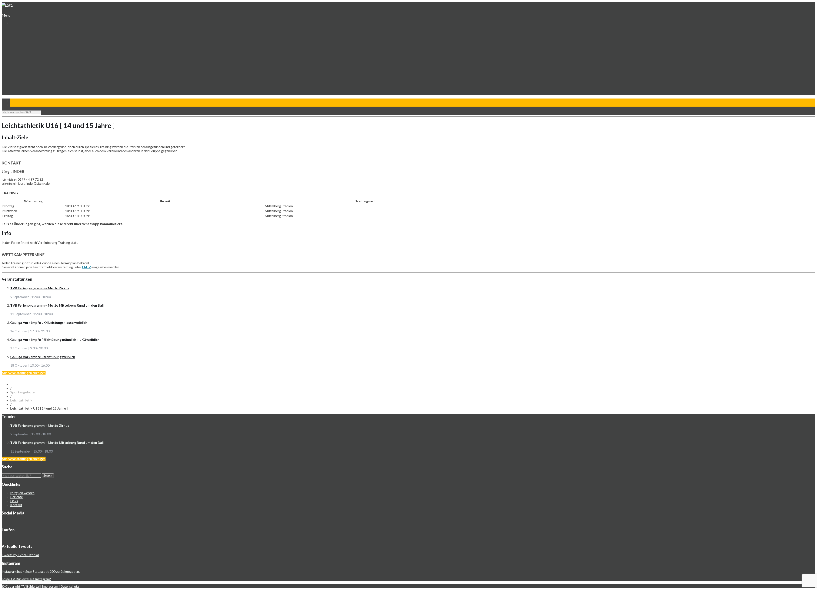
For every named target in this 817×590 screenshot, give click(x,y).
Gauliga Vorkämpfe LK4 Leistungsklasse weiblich (48, 322)
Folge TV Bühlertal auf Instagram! (26, 579)
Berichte (16, 497)
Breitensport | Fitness (29, 75)
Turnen (19, 59)
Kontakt (15, 95)
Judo (17, 71)
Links (14, 501)
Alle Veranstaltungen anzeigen (24, 373)
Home (14, 30)
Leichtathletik (23, 63)
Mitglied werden (22, 493)
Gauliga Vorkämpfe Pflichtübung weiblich (42, 357)
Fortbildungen (23, 83)
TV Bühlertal (30, 586)
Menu (6, 15)
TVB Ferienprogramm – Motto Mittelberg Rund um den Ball (57, 305)
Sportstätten (23, 51)
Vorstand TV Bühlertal (29, 42)
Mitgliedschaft (23, 47)
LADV (86, 267)
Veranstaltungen (21, 79)
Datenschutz (69, 586)
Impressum (50, 586)
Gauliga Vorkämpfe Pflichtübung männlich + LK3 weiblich (54, 339)
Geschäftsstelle (24, 38)
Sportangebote (20, 55)
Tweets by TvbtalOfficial (20, 555)
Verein (14, 34)
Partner (15, 91)
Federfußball (22, 67)
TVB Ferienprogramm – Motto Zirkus (39, 288)
